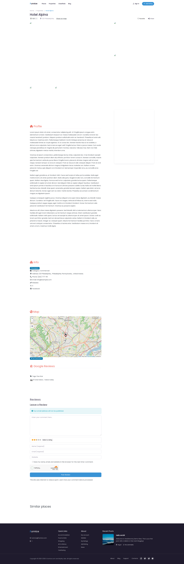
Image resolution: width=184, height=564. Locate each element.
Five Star (40, 376)
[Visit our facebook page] (141, 558)
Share (152, 19)
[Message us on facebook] (152, 558)
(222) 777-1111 (43, 277)
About (112, 558)
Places (44, 4)
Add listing (149, 4)
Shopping (61, 541)
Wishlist (83, 538)
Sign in (137, 4)
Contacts (135, 558)
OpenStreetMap (91, 356)
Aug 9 (119, 545)
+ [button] (32, 319)
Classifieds (61, 4)
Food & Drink (62, 538)
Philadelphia (35, 268)
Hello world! (120, 535)
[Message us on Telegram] (148, 558)
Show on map (61, 18)
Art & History (62, 544)
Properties (52, 4)
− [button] (32, 321)
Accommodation (64, 535)
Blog (69, 4)
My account (85, 535)
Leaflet (79, 356)
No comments (129, 545)
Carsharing (61, 550)
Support (126, 558)
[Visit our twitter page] (144, 558)
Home (32, 11)
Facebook (36, 289)
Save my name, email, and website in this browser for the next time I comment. (63, 462)
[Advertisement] (65, 242)
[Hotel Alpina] (65, 334)
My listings (84, 541)
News (83, 547)
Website (35, 283)
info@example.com (44, 280)
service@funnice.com (39, 538)
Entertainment (63, 547)
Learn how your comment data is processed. (76, 480)
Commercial (44, 271)
